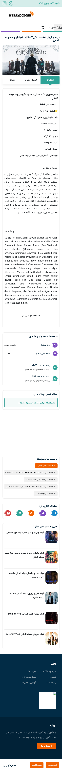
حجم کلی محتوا (43, 354)
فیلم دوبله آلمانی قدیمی (46, 465)
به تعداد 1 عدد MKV (37, 367)
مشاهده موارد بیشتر (31, 316)
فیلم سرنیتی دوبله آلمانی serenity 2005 (25, 634)
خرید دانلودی (37, 765)
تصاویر (53, 677)
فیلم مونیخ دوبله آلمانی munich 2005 (26, 614)
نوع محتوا (45, 345)
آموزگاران (17, 11)
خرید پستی (52, 765)
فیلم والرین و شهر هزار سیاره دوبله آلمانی (25, 533)
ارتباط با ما (51, 683)
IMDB (42, 105)
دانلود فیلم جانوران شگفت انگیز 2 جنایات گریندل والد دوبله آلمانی (29, 486)
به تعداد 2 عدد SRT (37, 378)
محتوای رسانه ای (28, 677)
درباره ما (32, 671)
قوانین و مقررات (29, 683)
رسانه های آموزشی (53, 15)
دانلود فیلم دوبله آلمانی (44, 493)
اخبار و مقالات (49, 671)
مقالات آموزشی (35, 13)
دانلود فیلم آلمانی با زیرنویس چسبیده (39, 479)
